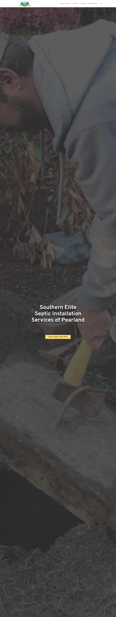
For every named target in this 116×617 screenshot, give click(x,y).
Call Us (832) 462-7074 (58, 337)
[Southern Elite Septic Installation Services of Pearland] (25, 3)
